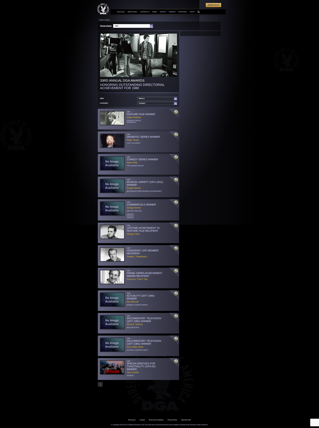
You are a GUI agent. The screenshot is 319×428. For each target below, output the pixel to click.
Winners (142, 98)
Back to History (105, 20)
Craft (192, 12)
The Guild (121, 12)
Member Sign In (213, 5)
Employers (132, 12)
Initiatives (182, 12)
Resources (132, 420)
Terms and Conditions (156, 420)
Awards (172, 12)
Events (163, 12)
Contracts (144, 12)
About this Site (186, 420)
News (154, 12)
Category (142, 103)
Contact (142, 420)
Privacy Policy (172, 420)
